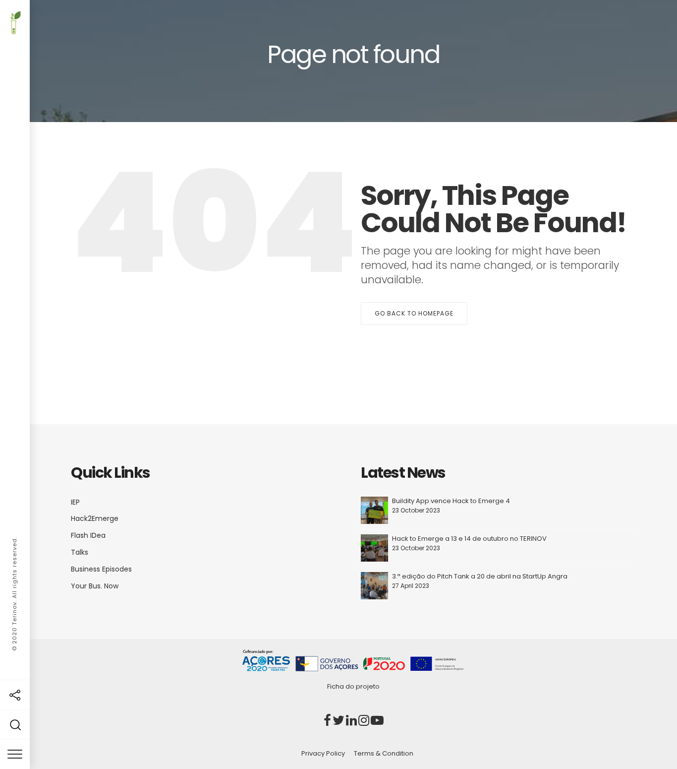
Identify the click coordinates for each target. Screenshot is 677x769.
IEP (75, 502)
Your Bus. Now (94, 586)
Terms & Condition (383, 753)
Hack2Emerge (94, 518)
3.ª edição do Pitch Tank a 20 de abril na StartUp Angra (479, 576)
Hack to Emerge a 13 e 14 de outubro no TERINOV (469, 538)
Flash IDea (88, 535)
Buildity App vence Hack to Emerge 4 (451, 501)
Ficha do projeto (353, 686)
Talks (79, 552)
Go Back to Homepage (414, 313)
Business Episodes (101, 569)
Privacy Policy (323, 753)
